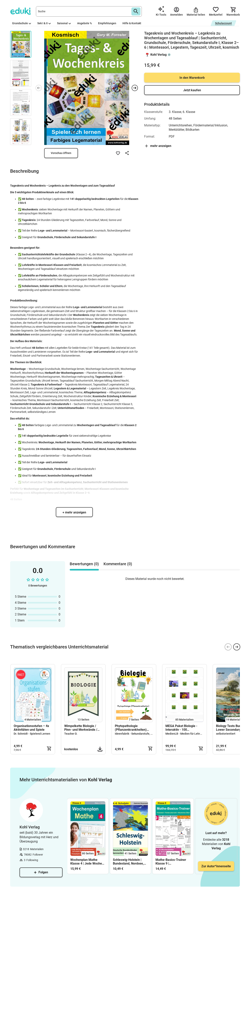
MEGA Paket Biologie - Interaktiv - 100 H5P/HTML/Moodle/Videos (184, 727)
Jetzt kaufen (192, 90)
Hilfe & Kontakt (131, 23)
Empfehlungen (107, 23)
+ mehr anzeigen (74, 512)
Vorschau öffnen (61, 153)
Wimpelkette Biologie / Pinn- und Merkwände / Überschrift (80, 727)
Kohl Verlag (158, 54)
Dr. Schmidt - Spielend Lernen (32, 733)
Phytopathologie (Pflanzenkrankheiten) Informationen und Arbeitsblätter (131, 727)
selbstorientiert (225, 733)
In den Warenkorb (192, 78)
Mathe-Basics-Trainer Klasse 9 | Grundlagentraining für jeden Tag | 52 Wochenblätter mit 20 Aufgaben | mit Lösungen (171, 861)
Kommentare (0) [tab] (118, 564)
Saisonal (62, 23)
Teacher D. (70, 733)
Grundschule (20, 23)
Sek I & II (42, 23)
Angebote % (84, 23)
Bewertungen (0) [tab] (84, 564)
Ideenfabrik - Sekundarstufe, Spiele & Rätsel (142, 733)
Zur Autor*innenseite (216, 866)
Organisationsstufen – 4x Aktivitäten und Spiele (31, 727)
